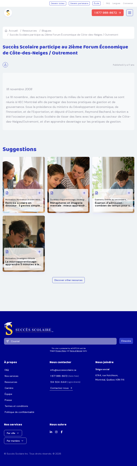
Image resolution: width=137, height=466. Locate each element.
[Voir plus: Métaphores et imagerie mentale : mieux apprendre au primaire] (84, 193)
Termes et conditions (16, 406)
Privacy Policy (60, 351)
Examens (99, 199)
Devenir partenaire (79, 3)
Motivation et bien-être (28, 199)
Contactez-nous (59, 388)
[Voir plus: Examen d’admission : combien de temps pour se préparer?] (129, 193)
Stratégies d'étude (26, 258)
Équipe (8, 394)
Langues (116, 3)
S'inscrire (126, 340)
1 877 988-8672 (105, 13)
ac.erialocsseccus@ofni (63, 369)
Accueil (13, 30)
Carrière (9, 388)
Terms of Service (76, 351)
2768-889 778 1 (58, 375)
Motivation (10, 199)
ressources (30, 30)
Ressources (11, 381)
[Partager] (5, 64)
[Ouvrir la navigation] (129, 12)
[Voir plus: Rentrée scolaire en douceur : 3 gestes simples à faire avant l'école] (39, 193)
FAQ (108, 3)
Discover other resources (68, 280)
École (96, 3)
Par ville (11, 433)
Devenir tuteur (58, 3)
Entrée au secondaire (115, 199)
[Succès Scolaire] (68, 328)
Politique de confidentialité (19, 412)
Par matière (13, 440)
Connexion (128, 3)
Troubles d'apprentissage (63, 199)
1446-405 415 (58, 381)
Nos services (11, 375)
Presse (8, 400)
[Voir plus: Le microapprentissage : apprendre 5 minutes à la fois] (39, 251)
